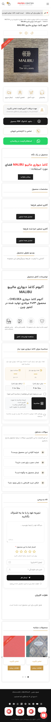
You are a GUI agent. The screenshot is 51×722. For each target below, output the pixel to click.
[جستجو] (3, 4)
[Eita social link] (22, 704)
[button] (25, 121)
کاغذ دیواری (35, 19)
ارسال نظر (24, 577)
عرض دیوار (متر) (38, 383)
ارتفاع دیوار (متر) (17, 383)
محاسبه (36, 403)
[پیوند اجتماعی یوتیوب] (37, 704)
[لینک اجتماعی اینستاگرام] (41, 704)
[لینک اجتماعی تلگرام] (10, 704)
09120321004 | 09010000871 (21, 692)
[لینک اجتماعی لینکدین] (29, 704)
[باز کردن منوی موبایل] (47, 4)
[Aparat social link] (14, 704)
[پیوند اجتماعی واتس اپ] (18, 704)
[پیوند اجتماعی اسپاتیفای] (25, 704)
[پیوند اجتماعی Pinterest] (33, 704)
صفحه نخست (44, 19)
